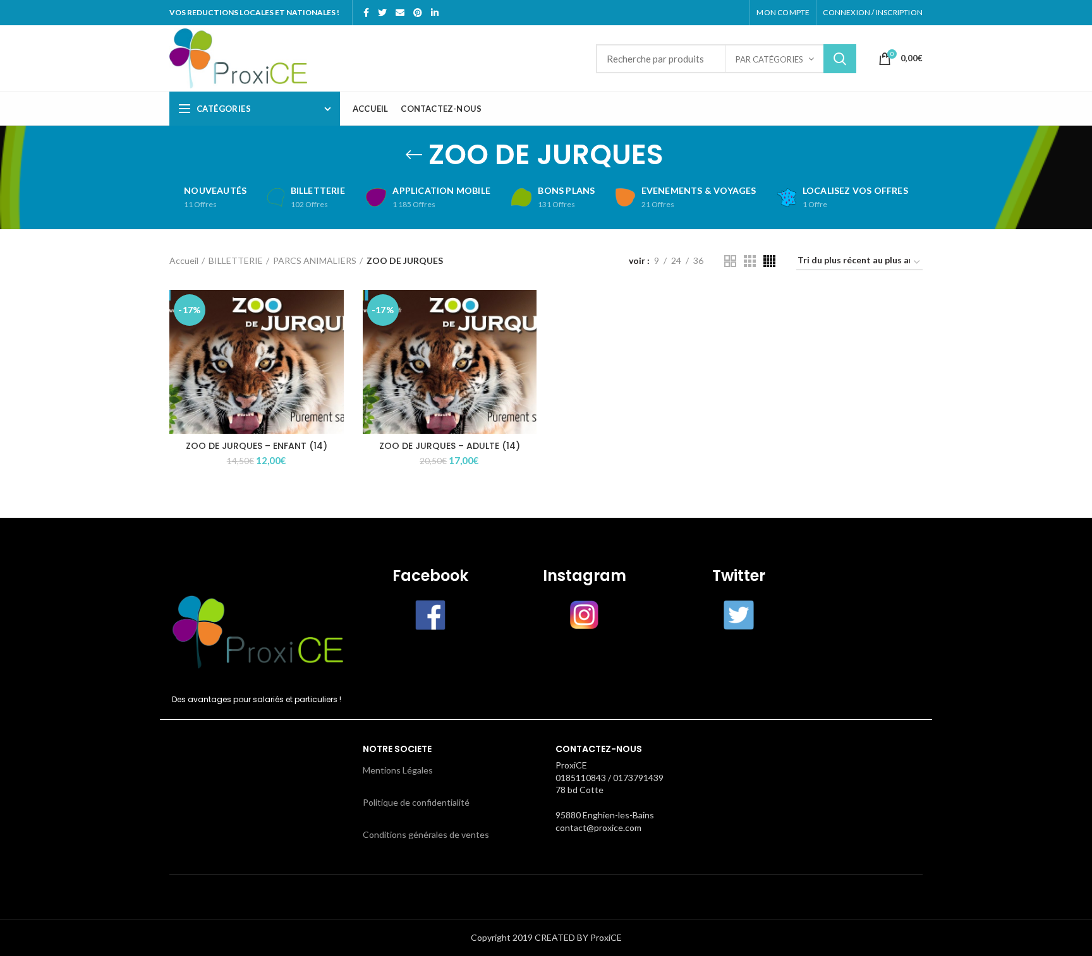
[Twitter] (382, 12)
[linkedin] (435, 12)
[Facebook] (366, 12)
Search (839, 58)
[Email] (400, 12)
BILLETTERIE (236, 260)
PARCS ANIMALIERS (314, 260)
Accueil (183, 260)
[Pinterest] (418, 12)
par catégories (769, 59)
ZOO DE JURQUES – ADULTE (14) (449, 445)
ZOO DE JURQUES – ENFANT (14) (256, 445)
